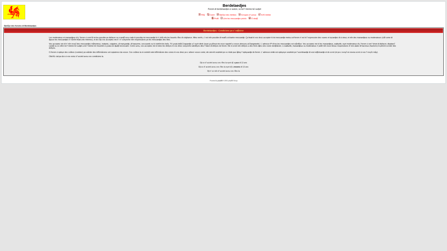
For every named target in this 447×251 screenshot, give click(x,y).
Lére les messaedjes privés (235, 18)
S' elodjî (254, 18)
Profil (216, 18)
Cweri (212, 15)
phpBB (220, 81)
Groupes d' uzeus (248, 15)
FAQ (203, 15)
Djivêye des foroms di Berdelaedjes (20, 26)
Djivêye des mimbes (227, 15)
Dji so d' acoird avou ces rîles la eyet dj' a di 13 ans (223, 63)
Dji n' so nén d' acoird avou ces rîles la (223, 71)
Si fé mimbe (266, 15)
